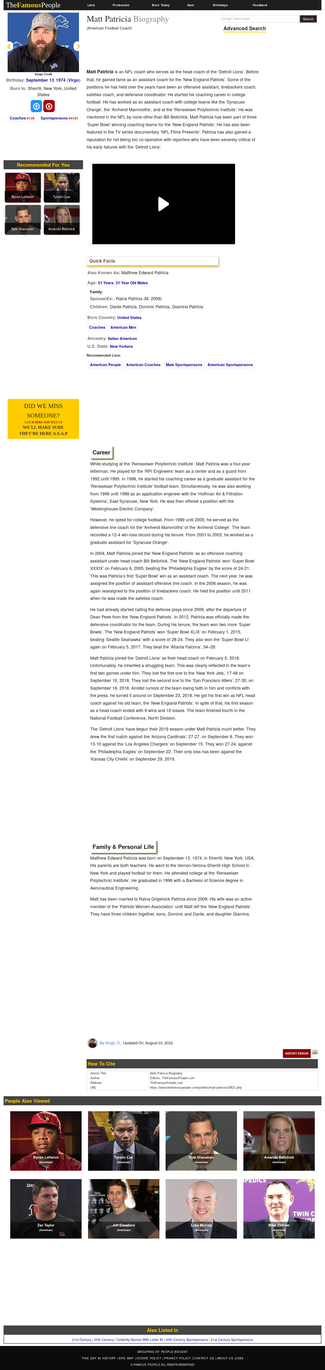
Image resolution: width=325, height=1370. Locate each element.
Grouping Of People (155, 1352)
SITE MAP (127, 1358)
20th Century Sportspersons (187, 1339)
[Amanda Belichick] (62, 219)
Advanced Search (244, 28)
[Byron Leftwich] (23, 187)
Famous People (146, 1364)
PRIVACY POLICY (178, 1358)
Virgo (73, 80)
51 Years (105, 282)
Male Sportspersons (184, 364)
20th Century (104, 1339)
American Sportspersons (230, 364)
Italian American (122, 338)
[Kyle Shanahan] (23, 219)
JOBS (239, 1358)
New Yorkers (121, 346)
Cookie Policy (150, 1358)
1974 (60, 80)
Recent (181, 1352)
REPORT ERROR (296, 1053)
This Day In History (99, 1358)
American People (105, 364)
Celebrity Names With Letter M (140, 1339)
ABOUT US (226, 1358)
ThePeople (33, 5)
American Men (123, 327)
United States (129, 317)
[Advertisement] (173, 51)
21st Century (81, 1339)
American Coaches (143, 364)
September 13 (40, 80)
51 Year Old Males (132, 282)
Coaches (18, 118)
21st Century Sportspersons (232, 1339)
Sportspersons (54, 118)
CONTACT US (204, 1358)
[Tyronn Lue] (62, 187)
